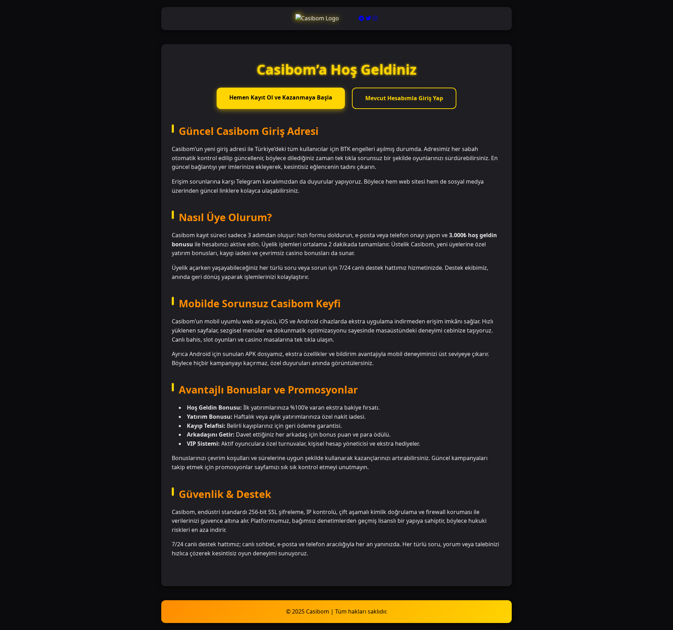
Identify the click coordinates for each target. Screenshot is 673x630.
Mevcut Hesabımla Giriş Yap (404, 98)
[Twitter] (368, 18)
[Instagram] (375, 18)
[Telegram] (361, 18)
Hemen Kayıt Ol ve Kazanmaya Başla (280, 97)
